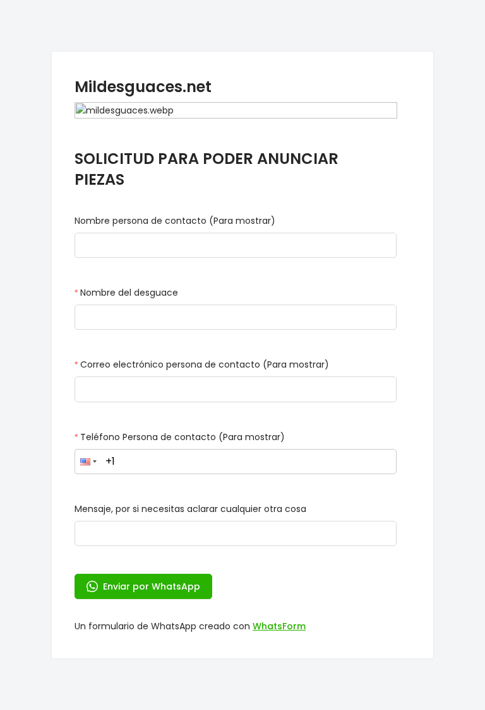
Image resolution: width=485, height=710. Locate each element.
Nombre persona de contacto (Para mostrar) (175, 220)
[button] (88, 462)
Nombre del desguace (129, 292)
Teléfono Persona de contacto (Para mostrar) (182, 437)
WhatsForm (279, 626)
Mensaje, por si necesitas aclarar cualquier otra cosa (190, 509)
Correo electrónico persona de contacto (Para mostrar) (204, 364)
